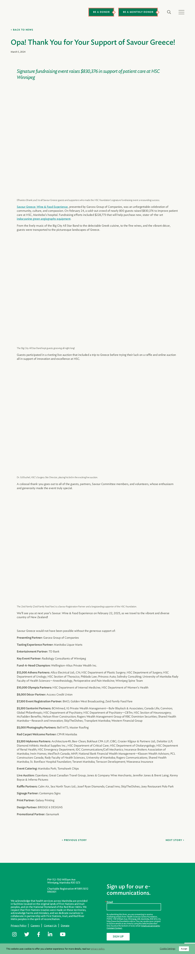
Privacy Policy (18, 925)
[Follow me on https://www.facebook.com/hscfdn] (40, 934)
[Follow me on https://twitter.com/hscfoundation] (29, 934)
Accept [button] (184, 949)
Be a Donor (101, 12)
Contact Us (50, 925)
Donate (65, 925)
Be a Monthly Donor (138, 12)
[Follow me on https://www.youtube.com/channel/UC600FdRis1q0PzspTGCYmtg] (64, 934)
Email (110, 902)
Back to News (23, 30)
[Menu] (181, 12)
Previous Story (75, 840)
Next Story (174, 840)
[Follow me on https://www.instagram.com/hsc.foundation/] (17, 934)
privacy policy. (98, 948)
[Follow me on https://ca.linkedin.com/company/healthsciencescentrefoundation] (52, 934)
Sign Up (118, 936)
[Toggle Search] (169, 12)
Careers (35, 925)
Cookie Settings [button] (167, 949)
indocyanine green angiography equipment (44, 219)
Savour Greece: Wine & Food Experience (42, 207)
